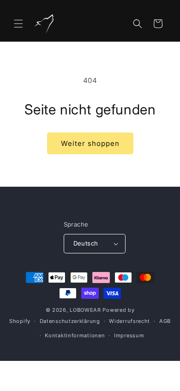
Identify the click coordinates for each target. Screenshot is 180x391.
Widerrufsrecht (129, 321)
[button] (18, 23)
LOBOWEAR (85, 310)
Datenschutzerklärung (70, 321)
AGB (165, 321)
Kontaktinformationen (75, 335)
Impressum (129, 335)
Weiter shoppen (90, 143)
